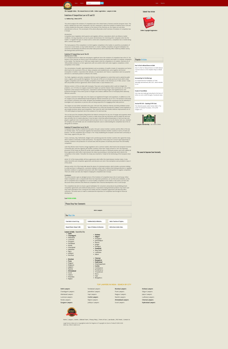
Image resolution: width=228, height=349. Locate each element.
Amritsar (71, 255)
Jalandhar (71, 249)
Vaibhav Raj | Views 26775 (74, 19)
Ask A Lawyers (98, 210)
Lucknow (71, 240)
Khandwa (71, 277)
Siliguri (97, 237)
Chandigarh (72, 236)
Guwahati (98, 248)
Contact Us (127, 319)
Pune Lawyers (119, 292)
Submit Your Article (149, 11)
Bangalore (98, 260)
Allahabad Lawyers (67, 294)
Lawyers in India (111, 11)
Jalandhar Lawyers (94, 292)
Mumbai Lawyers (120, 289)
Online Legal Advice (100, 11)
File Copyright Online (70, 11)
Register (163, 3)
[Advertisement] (149, 44)
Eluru (97, 274)
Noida (70, 245)
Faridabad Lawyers (94, 289)
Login (157, 3)
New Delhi (98, 250)
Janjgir (97, 244)
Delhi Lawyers (65, 289)
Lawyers (70, 319)
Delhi (70, 234)
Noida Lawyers (65, 300)
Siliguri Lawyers (147, 292)
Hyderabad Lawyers (148, 302)
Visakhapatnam (100, 264)
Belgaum (71, 265)
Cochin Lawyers (93, 297)
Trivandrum (99, 272)
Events (76, 319)
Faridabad (71, 243)
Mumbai (71, 259)
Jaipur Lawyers (147, 294)
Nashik (70, 269)
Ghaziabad (71, 247)
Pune (70, 261)
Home (76, 3)
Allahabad (71, 238)
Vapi (96, 276)
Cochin (97, 266)
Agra (69, 251)
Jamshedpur (99, 240)
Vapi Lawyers (92, 294)
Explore (82, 3)
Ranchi (97, 242)
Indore (70, 275)
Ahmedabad (72, 271)
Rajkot (70, 279)
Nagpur (70, 263)
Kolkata (97, 235)
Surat (70, 273)
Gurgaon (71, 241)
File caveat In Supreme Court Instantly (149, 152)
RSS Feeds (119, 319)
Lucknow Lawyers (66, 297)
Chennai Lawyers (147, 300)
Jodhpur (71, 253)
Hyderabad (98, 262)
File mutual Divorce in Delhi (85, 11)
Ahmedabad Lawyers (122, 300)
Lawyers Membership (143, 124)
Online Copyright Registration (148, 30)
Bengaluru (98, 278)
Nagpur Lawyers (120, 294)
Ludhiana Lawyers (148, 297)
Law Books (111, 319)
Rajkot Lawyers (93, 300)
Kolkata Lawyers (147, 289)
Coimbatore (99, 268)
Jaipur (97, 254)
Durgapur (98, 239)
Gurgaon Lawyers (66, 302)
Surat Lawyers (119, 302)
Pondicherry (99, 270)
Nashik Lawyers (120, 297)
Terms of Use (103, 319)
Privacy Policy (93, 319)
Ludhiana (98, 252)
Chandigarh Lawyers (67, 292)
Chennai (97, 258)
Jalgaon (70, 267)
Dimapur (98, 246)
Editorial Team (84, 319)
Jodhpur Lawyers (93, 302)
